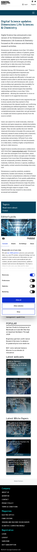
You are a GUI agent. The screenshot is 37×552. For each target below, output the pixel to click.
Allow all (18, 300)
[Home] (9, 3)
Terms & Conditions (10, 507)
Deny (18, 312)
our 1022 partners (13, 253)
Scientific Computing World (13, 526)
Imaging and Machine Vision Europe (15, 522)
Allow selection (18, 306)
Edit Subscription (9, 545)
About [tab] (32, 243)
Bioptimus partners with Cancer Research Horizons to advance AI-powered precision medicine (18, 341)
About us (5, 492)
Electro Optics (8, 515)
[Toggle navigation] (33, 13)
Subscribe (5, 541)
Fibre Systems (7, 518)
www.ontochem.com (19, 151)
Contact (5, 499)
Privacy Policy (7, 503)
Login (4, 534)
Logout (5, 538)
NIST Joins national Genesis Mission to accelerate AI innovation (16, 350)
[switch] (32, 280)
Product (5, 210)
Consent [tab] (5, 243)
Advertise (5, 496)
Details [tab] (13, 243)
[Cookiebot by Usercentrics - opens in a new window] (27, 238)
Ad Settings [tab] (22, 243)
